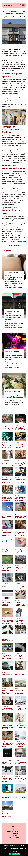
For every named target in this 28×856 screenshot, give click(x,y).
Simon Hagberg (17, 391)
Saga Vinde (16, 351)
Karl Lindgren (16, 311)
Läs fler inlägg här (14, 245)
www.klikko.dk (15, 837)
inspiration (23, 17)
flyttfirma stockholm (17, 135)
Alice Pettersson (17, 272)
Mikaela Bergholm (15, 17)
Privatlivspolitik (16, 853)
